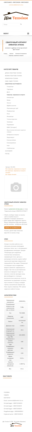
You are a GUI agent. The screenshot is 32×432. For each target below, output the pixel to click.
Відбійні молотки (11, 105)
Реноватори (10, 116)
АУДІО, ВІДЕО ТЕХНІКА (11, 81)
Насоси (9, 103)
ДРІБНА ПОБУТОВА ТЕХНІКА (13, 73)
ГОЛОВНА (6, 392)
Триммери (10, 122)
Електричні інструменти (21, 53)
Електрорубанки (11, 142)
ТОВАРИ (6, 395)
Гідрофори (10, 89)
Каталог (11, 53)
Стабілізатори (11, 148)
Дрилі (8, 92)
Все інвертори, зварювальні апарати (16, 169)
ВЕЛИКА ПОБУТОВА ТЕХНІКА (13, 75)
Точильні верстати (12, 119)
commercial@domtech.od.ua (16, 5)
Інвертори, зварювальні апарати (16, 55)
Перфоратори (11, 111)
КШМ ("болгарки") (12, 127)
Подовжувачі (10, 124)
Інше (8, 145)
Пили (8, 113)
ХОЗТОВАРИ (8, 151)
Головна (5, 53)
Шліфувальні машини (13, 134)
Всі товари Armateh (11, 174)
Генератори (10, 86)
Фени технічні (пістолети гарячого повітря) (16, 131)
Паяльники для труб (12, 108)
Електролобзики (11, 140)
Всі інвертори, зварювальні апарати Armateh (16, 171)
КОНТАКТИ (7, 397)
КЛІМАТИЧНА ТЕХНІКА (11, 78)
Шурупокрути (10, 137)
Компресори (10, 97)
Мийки (8, 100)
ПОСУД (7, 153)
